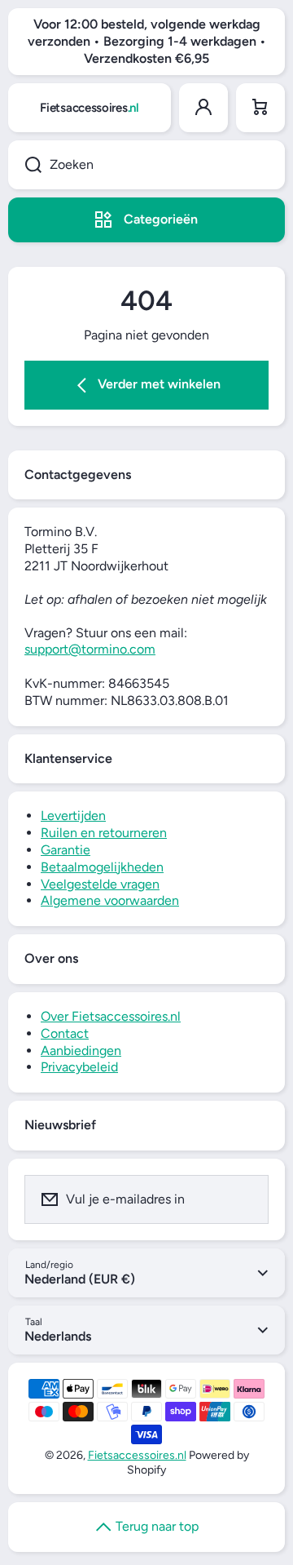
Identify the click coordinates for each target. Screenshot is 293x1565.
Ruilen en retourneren (104, 832)
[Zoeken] (25, 164)
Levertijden (73, 815)
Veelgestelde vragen (100, 884)
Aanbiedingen (81, 1050)
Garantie (65, 850)
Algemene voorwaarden (110, 900)
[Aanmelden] (246, 1199)
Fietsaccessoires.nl (137, 1455)
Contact (65, 1033)
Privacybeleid (79, 1067)
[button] (260, 107)
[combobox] (146, 164)
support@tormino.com (89, 649)
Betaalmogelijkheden (102, 867)
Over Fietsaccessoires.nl (111, 1016)
